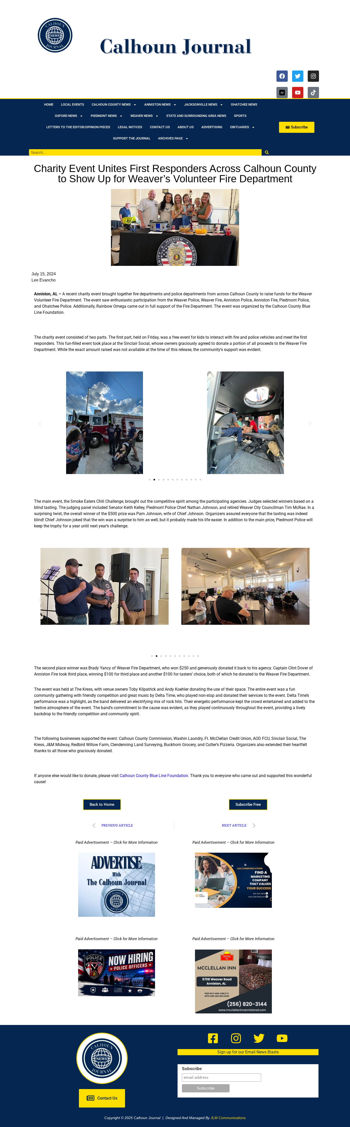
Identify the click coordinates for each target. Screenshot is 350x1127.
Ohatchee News (244, 104)
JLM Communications (228, 1118)
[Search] (267, 152)
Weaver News (141, 116)
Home (48, 104)
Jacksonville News (200, 104)
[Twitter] (297, 76)
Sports (240, 116)
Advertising (211, 127)
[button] (40, 423)
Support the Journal (131, 138)
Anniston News (157, 104)
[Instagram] (313, 76)
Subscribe (192, 1069)
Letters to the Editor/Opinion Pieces (78, 127)
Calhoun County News (111, 104)
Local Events (72, 104)
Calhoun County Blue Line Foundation (154, 775)
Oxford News (66, 116)
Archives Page (170, 138)
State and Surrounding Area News (196, 116)
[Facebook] (282, 76)
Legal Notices (130, 127)
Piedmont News (104, 116)
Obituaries (239, 127)
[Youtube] (297, 92)
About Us (186, 127)
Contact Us (160, 127)
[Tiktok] (313, 92)
